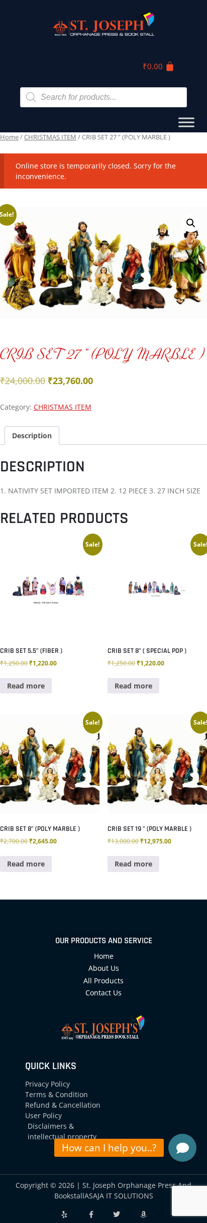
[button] (191, 223)
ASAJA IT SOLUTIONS (118, 1195)
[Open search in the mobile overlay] (103, 97)
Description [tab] (32, 435)
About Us (103, 968)
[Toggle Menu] (186, 122)
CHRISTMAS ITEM (50, 136)
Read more (26, 685)
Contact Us (103, 992)
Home (9, 136)
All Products (103, 980)
